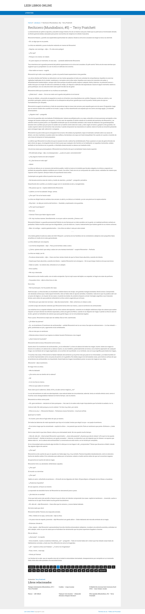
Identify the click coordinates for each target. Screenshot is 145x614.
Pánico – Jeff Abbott (34, 594)
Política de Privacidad (114, 611)
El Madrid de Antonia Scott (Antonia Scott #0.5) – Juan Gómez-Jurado (102, 588)
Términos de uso (102, 611)
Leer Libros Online (38, 5)
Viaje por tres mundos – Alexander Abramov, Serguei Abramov (70, 594)
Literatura (29, 13)
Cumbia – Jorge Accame (66, 587)
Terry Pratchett (40, 579)
